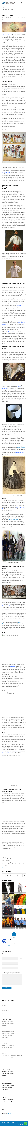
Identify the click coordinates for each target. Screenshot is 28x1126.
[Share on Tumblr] (20, 875)
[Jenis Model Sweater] (20, 899)
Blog (3, 7)
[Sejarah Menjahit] (8, 899)
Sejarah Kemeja (7, 15)
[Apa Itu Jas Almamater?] (8, 911)
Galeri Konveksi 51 (5, 1122)
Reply (9, 945)
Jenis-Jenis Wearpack (5, 1010)
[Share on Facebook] (4, 875)
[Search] (20, 3)
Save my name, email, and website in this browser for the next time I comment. (12, 973)
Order (9, 1113)
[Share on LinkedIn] (17, 875)
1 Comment (12, 17)
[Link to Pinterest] (23, 1124)
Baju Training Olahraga (6, 1007)
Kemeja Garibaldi (21, 447)
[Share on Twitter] (7, 875)
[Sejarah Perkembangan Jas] (8, 888)
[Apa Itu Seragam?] (20, 922)
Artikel (6, 868)
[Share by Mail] (24, 875)
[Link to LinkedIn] (20, 1124)
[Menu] (24, 3)
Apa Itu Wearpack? (5, 1012)
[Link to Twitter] (16, 1124)
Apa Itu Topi (4, 1005)
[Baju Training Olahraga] (20, 888)
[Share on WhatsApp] (10, 875)
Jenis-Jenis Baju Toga (6, 1002)
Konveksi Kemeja (19, 847)
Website (21, 967)
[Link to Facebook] (14, 1124)
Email (21, 963)
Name (21, 959)
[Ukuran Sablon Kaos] (20, 911)
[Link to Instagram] (18, 1124)
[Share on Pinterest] (14, 875)
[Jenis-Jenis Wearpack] (8, 922)
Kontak (8, 1112)
